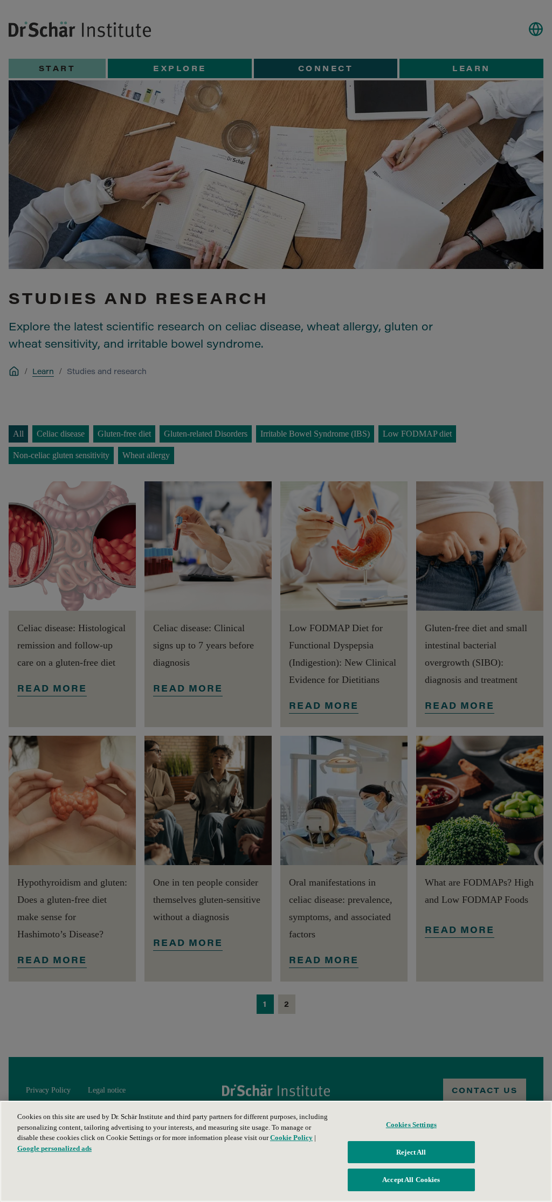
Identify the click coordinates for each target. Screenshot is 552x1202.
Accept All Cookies (411, 1180)
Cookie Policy (291, 1138)
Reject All (411, 1152)
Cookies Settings (411, 1125)
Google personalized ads (54, 1148)
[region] (276, 1151)
